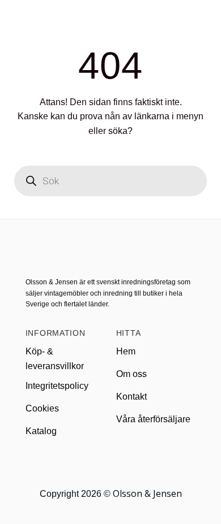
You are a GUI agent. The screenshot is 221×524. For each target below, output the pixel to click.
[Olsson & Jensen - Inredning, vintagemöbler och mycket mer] (110, 21)
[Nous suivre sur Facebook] (96, 462)
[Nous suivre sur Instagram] (110, 462)
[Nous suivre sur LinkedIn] (124, 462)
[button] (15, 21)
